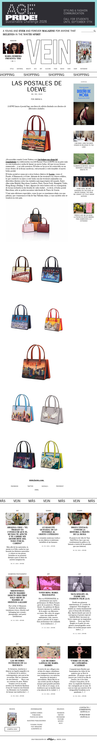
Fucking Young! (36, 725)
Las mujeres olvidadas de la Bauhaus (17, 663)
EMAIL (37, 490)
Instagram (83, 69)
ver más (22, 563)
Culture (48, 69)
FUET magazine (36, 727)
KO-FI (60, 723)
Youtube (60, 719)
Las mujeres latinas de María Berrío (48, 663)
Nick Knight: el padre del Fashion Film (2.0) (80, 596)
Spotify (60, 721)
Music (62, 69)
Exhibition (12, 574)
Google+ (3, 743)
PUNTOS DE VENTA (36, 717)
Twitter (60, 715)
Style (12, 69)
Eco (35, 69)
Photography (21, 574)
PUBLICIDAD (36, 715)
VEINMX (48, 511)
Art (41, 69)
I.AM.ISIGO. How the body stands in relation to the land (84, 145)
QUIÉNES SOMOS (36, 713)
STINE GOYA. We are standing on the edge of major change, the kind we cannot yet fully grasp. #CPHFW (84, 192)
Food (55, 69)
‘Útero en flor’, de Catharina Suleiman (80, 663)
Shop (75, 69)
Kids (69, 69)
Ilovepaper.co (36, 729)
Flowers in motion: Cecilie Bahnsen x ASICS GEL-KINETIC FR (84, 168)
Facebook (60, 713)
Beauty (28, 69)
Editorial (20, 69)
